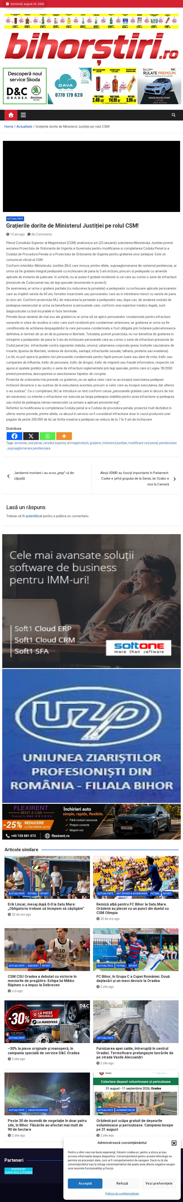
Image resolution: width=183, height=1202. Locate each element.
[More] (64, 436)
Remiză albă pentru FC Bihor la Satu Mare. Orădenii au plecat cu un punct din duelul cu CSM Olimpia (132, 908)
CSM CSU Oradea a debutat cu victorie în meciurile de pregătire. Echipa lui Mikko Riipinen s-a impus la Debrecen (42, 980)
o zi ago (17, 991)
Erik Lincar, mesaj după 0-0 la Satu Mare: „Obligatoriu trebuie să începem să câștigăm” (46, 906)
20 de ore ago (21, 914)
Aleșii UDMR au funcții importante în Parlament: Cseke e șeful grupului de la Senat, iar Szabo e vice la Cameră (134, 478)
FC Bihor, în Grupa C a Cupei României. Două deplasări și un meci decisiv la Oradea (133, 978)
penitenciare (168, 443)
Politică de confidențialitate (122, 1193)
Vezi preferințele (159, 1183)
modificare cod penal (143, 443)
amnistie (21, 443)
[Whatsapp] (47, 436)
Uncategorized (38, 1110)
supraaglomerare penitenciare (29, 448)
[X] (31, 436)
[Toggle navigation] (23, 115)
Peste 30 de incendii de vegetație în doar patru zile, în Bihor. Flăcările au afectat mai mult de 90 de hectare (47, 1125)
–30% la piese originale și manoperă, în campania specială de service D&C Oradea (43, 1050)
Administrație (125, 1110)
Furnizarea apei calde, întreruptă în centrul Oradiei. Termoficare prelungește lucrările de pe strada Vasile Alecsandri (134, 1052)
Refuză (122, 1183)
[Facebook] (14, 436)
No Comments (42, 234)
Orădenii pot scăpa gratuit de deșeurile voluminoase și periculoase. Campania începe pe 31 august (134, 1125)
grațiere (95, 443)
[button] (174, 1143)
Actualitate (15, 218)
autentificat (34, 516)
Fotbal (32, 893)
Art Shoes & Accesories (131, 893)
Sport (44, 893)
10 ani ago (17, 234)
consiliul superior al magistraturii (65, 443)
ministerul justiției (114, 443)
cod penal (35, 443)
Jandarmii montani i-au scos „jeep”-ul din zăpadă (44, 476)
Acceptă (85, 1183)
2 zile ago (107, 986)
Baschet (33, 965)
